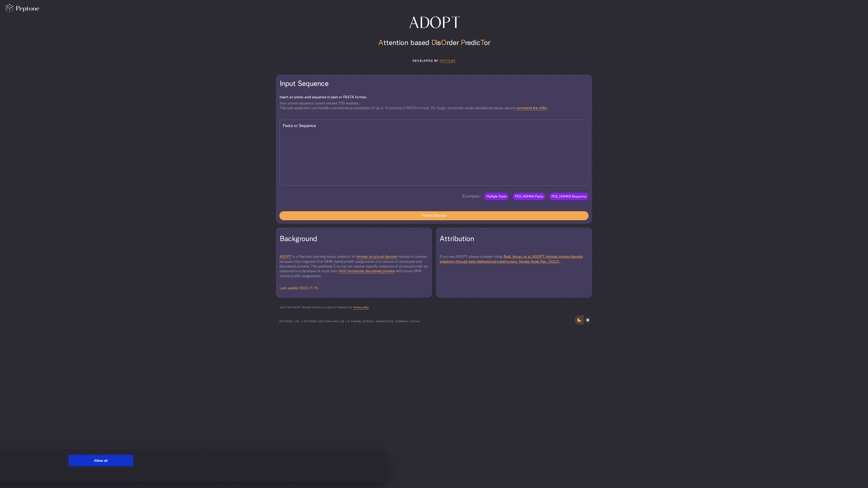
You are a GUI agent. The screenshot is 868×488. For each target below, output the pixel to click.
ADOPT (285, 257)
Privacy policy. (361, 307)
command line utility (531, 108)
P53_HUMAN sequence (568, 196)
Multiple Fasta (496, 196)
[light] (587, 320)
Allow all (101, 460)
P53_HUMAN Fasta (529, 196)
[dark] (579, 320)
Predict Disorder (434, 216)
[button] (434, 84)
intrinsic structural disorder (376, 257)
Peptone (447, 61)
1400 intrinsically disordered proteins (366, 271)
